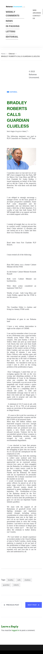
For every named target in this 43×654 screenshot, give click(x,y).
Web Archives (37, 11)
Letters (10, 31)
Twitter (34, 30)
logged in (15, 630)
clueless (27, 580)
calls (19, 580)
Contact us (36, 17)
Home (3, 54)
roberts (16, 585)
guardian (6, 585)
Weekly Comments (12, 13)
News (9, 20)
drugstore (18, 131)
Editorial (12, 36)
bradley (10, 580)
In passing (12, 26)
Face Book (34, 26)
